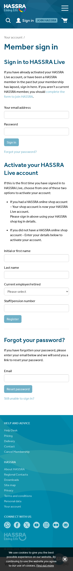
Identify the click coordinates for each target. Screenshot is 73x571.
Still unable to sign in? (19, 398)
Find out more (45, 565)
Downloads (11, 480)
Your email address (17, 107)
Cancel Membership (17, 452)
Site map (10, 485)
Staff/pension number (19, 301)
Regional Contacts (16, 474)
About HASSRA (14, 469)
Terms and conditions (18, 496)
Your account (13, 37)
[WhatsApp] (7, 525)
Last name (11, 267)
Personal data (12, 501)
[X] (27, 525)
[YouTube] (36, 525)
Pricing (8, 436)
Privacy (8, 490)
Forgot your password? (20, 152)
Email (8, 371)
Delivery (9, 441)
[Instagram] (46, 525)
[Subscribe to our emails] (66, 525)
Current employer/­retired (22, 284)
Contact (9, 446)
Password (11, 124)
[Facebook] (17, 525)
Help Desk (10, 430)
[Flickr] (56, 525)
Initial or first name (17, 251)
